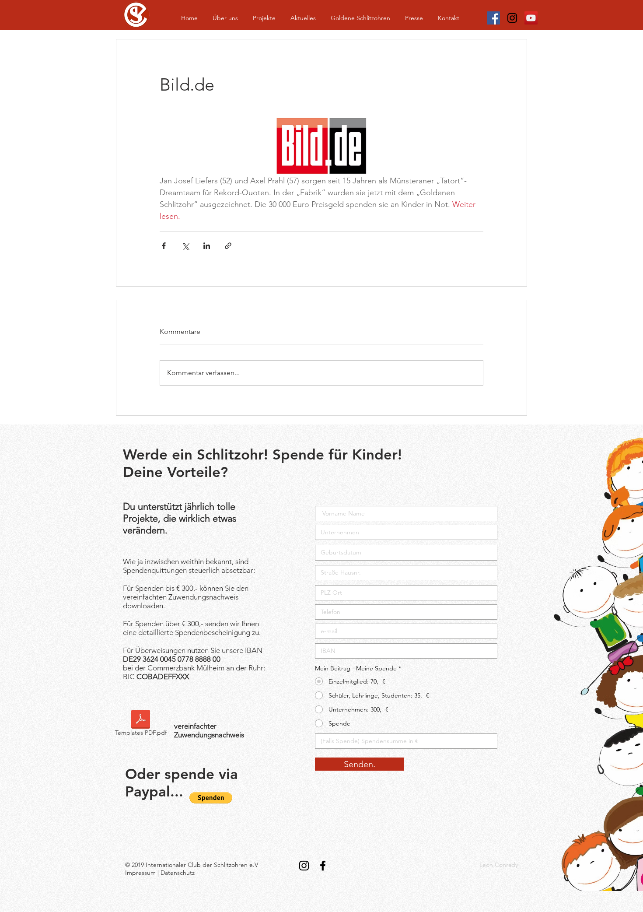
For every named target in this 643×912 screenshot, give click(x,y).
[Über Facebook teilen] (164, 246)
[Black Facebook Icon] (322, 865)
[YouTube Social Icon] (531, 18)
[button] (210, 797)
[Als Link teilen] (228, 246)
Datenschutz (178, 873)
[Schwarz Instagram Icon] (512, 18)
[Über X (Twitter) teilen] (185, 246)
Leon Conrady (498, 865)
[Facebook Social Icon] (493, 18)
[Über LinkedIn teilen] (207, 246)
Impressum (140, 873)
